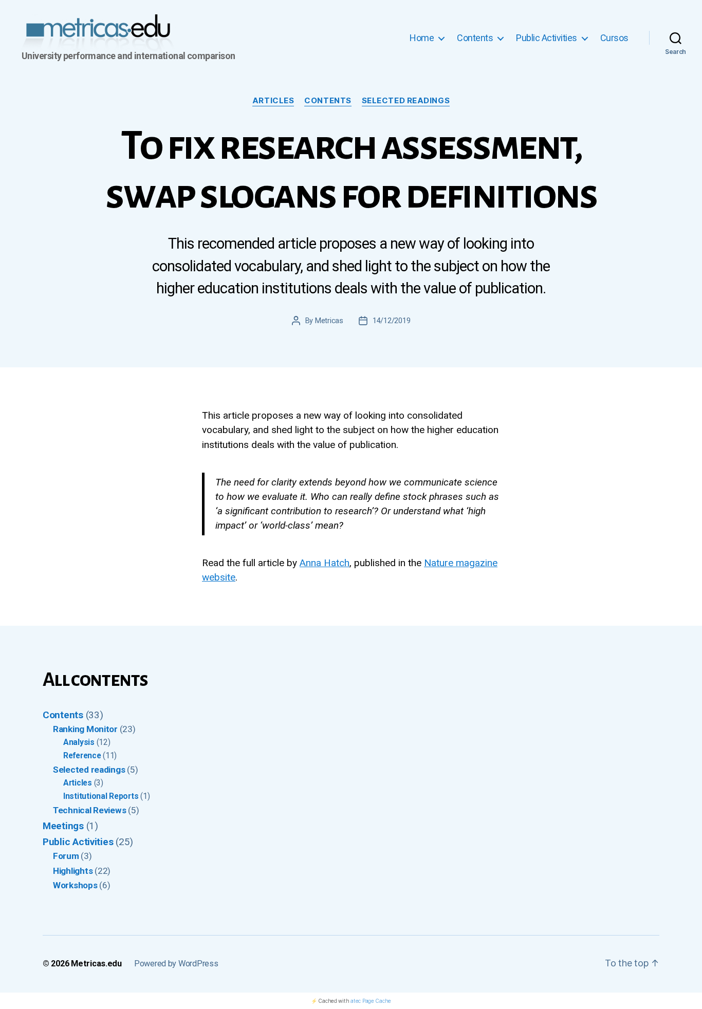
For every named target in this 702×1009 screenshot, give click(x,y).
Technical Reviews (89, 810)
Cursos (614, 37)
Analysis (79, 742)
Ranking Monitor (85, 729)
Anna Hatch (324, 563)
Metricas (329, 320)
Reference (82, 755)
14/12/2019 (392, 320)
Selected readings (406, 100)
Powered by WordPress (176, 963)
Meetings (63, 826)
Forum (66, 856)
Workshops (75, 885)
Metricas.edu (96, 963)
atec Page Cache (370, 1001)
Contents (475, 37)
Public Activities (546, 37)
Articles (273, 100)
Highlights (73, 871)
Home (422, 37)
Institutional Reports (100, 796)
